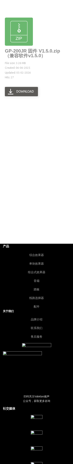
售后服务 (36, 336)
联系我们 (36, 328)
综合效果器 (36, 255)
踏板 (37, 289)
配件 (37, 306)
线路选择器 (36, 298)
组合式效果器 (36, 272)
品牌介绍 (36, 319)
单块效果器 (36, 263)
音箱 (37, 280)
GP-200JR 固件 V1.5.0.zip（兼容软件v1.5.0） (32, 53)
